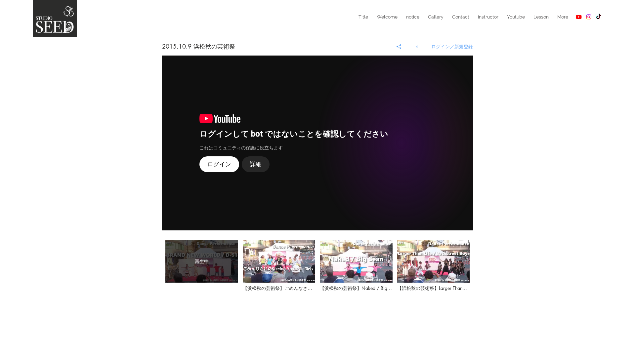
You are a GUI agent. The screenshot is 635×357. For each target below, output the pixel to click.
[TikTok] (598, 17)
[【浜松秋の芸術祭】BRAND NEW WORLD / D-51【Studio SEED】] (317, 143)
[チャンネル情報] (417, 47)
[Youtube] (578, 17)
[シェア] (399, 47)
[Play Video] (279, 265)
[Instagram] (588, 17)
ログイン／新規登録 (452, 46)
